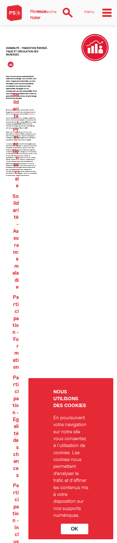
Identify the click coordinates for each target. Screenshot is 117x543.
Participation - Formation (15, 332)
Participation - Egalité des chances (15, 426)
